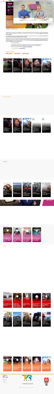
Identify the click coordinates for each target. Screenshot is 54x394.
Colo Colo (25, 53)
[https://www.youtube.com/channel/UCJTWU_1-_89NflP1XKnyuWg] (30, 380)
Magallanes (9, 53)
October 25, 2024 (22, 48)
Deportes (8, 19)
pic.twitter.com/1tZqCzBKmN (27, 46)
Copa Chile (17, 53)
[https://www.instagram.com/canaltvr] (28, 380)
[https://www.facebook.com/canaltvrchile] (24, 380)
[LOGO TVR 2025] (9, 1)
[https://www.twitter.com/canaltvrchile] (26, 380)
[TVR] (4, 1)
